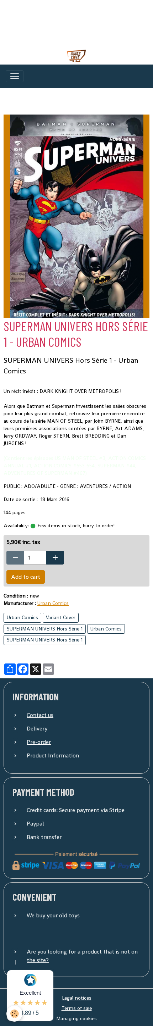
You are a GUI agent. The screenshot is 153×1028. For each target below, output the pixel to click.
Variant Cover (60, 617)
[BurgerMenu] (14, 76)
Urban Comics (53, 603)
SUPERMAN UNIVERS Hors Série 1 (45, 629)
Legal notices (76, 998)
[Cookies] (14, 1014)
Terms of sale (77, 1008)
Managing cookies (76, 1018)
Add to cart (25, 576)
